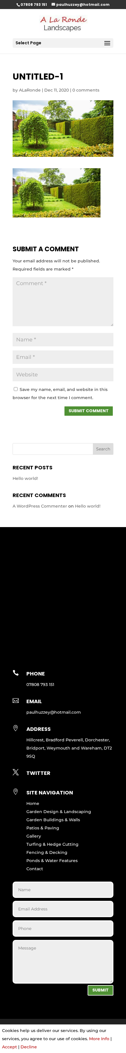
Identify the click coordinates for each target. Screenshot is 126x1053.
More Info (99, 1038)
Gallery (33, 836)
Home (32, 803)
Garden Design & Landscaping (58, 811)
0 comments (85, 90)
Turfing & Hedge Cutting (52, 844)
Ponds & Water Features (52, 860)
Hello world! (25, 478)
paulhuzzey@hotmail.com (53, 712)
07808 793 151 (34, 4)
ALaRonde (30, 90)
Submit (100, 990)
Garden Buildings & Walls (53, 819)
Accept (9, 1047)
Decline (29, 1047)
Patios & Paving (42, 828)
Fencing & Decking (46, 852)
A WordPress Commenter (40, 506)
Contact (34, 868)
